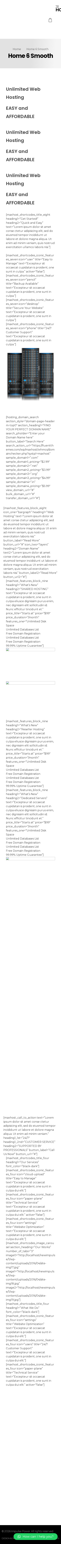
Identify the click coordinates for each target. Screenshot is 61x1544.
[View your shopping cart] (50, 20)
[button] (36, 1536)
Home (17, 49)
